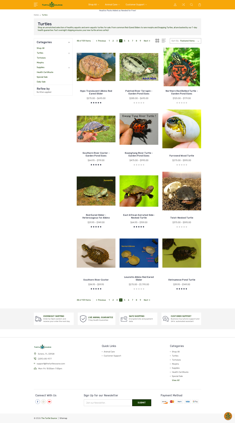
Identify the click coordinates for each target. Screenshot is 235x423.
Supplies (40, 67)
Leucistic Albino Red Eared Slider (139, 278)
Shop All (92, 4)
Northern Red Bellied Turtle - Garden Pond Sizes (182, 92)
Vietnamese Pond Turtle (181, 280)
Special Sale (42, 77)
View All (176, 380)
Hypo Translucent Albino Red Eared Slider (96, 92)
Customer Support (135, 4)
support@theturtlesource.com (51, 363)
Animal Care (111, 4)
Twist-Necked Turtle (181, 217)
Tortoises (41, 58)
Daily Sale (41, 82)
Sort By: (175, 41)
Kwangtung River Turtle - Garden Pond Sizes (139, 154)
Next (146, 41)
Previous (102, 41)
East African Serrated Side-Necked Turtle (139, 216)
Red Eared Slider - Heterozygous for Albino (96, 216)
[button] (228, 416)
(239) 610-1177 (45, 359)
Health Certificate (45, 72)
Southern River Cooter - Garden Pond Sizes (96, 154)
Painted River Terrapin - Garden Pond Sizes (138, 92)
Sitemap (63, 418)
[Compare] (183, 6)
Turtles (40, 53)
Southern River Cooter (96, 280)
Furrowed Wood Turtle (181, 155)
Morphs (40, 62)
